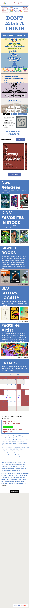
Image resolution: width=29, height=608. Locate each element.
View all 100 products (22, 209)
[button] (11, 3)
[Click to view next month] (27, 374)
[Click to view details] (5, 201)
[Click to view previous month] (2, 374)
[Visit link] (14, 120)
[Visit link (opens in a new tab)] (14, 46)
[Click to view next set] (2, 201)
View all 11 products (22, 357)
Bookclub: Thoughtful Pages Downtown (11, 417)
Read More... (4, 485)
